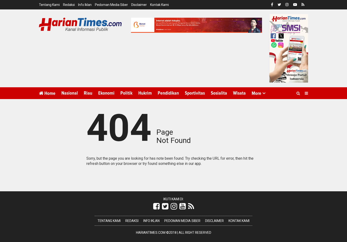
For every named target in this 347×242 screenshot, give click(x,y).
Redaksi (69, 5)
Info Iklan (85, 5)
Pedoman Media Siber (111, 5)
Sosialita (219, 93)
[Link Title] (156, 206)
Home (49, 93)
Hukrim (145, 93)
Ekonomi (106, 93)
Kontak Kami (159, 5)
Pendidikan (168, 93)
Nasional (69, 93)
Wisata (239, 93)
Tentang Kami (49, 5)
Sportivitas (195, 93)
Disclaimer (139, 5)
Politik (126, 93)
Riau (88, 93)
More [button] (256, 93)
